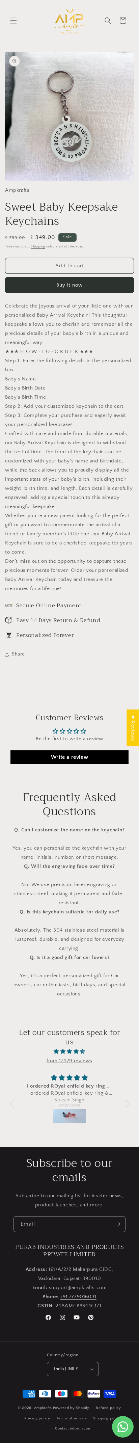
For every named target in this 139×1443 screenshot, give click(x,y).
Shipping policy (107, 1418)
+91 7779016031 (78, 1297)
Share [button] (18, 654)
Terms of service (71, 1418)
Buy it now (69, 285)
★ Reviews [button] (133, 728)
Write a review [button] (69, 757)
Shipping (38, 246)
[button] (13, 20)
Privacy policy (37, 1418)
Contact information (72, 1428)
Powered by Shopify (71, 1408)
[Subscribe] (117, 1224)
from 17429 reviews (69, 1061)
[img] (69, 1051)
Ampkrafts (43, 1408)
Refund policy (108, 1408)
